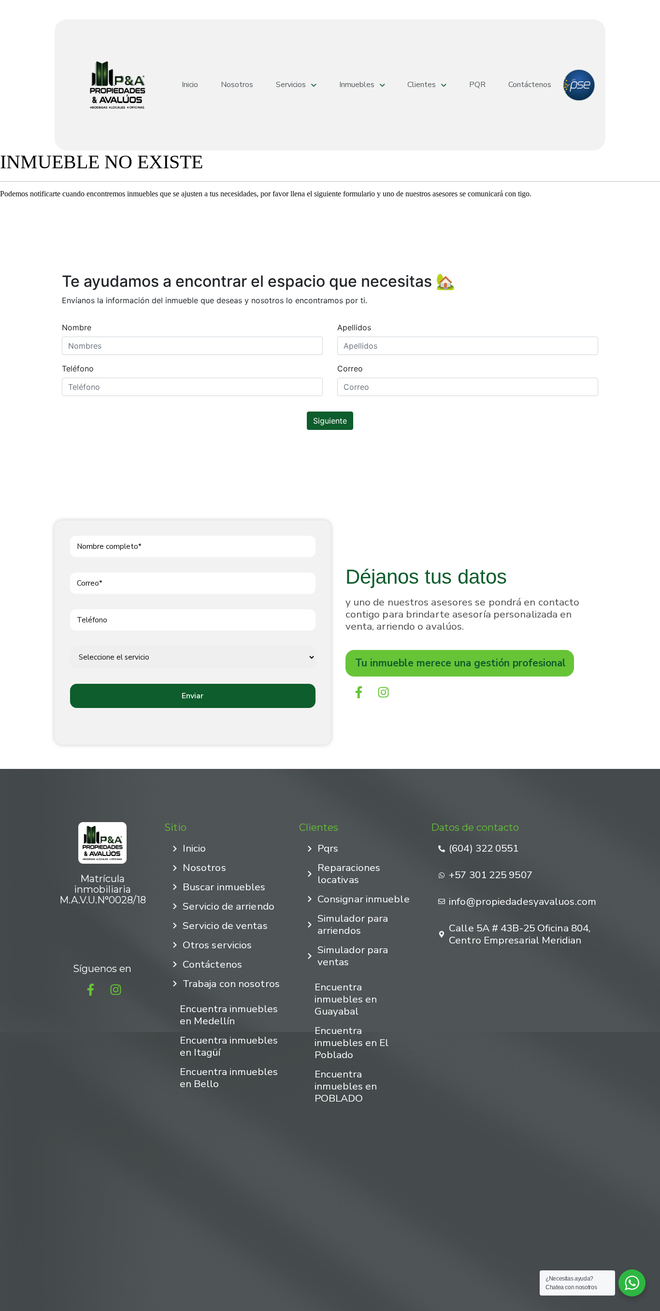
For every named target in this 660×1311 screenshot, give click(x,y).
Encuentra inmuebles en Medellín (229, 1015)
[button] (296, 85)
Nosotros (237, 85)
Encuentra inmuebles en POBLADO (346, 1086)
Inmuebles (356, 85)
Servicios (291, 85)
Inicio (190, 85)
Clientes (421, 85)
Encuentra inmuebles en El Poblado (351, 1042)
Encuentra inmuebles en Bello (229, 1077)
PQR (477, 85)
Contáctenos (529, 85)
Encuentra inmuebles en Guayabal (346, 999)
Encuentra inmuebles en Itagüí (229, 1046)
